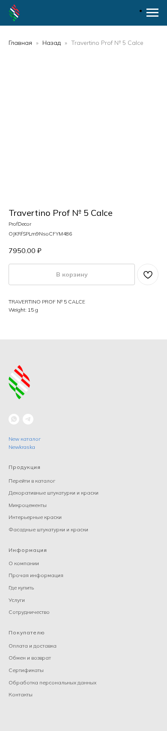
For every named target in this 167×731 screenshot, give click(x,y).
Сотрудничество (29, 612)
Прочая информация (36, 575)
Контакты (21, 694)
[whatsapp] (14, 419)
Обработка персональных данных (52, 682)
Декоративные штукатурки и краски (53, 492)
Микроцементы (28, 505)
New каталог (25, 439)
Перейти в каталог (32, 481)
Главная (20, 43)
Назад (52, 43)
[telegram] (28, 419)
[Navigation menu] (152, 13)
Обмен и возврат (30, 657)
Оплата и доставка (33, 646)
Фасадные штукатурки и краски (48, 529)
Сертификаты (26, 670)
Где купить (21, 587)
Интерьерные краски (35, 517)
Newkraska (22, 447)
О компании (24, 563)
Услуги (17, 600)
